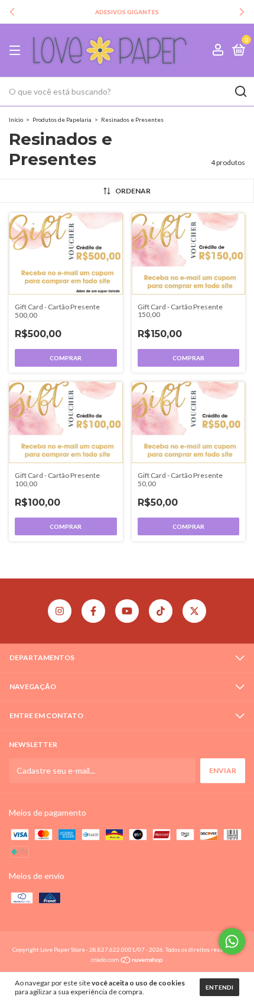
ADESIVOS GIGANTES (127, 11)
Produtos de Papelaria (62, 119)
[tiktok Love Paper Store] (160, 611)
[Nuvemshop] (127, 961)
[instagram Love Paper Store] (59, 611)
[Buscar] (240, 91)
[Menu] (17, 50)
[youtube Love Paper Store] (127, 611)
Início (16, 119)
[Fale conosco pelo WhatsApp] (232, 941)
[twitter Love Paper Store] (194, 611)
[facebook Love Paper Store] (93, 611)
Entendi (219, 987)
